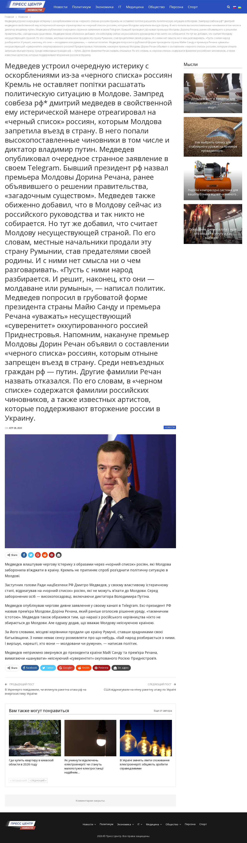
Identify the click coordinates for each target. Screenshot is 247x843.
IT (119, 7)
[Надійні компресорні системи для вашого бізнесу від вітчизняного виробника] (213, 180)
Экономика (105, 7)
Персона (176, 7)
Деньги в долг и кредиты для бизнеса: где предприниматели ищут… (212, 103)
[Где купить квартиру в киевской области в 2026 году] (35, 738)
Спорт (193, 7)
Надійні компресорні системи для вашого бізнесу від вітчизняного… (213, 192)
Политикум (81, 7)
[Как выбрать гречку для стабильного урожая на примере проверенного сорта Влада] (213, 137)
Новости (61, 7)
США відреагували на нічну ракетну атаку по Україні (140, 689)
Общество (156, 7)
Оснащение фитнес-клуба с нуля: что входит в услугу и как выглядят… (213, 233)
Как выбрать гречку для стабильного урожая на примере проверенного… (213, 146)
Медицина (135, 7)
